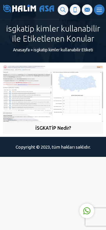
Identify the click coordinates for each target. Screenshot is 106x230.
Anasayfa (21, 49)
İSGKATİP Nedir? (53, 128)
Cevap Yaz (50, 186)
